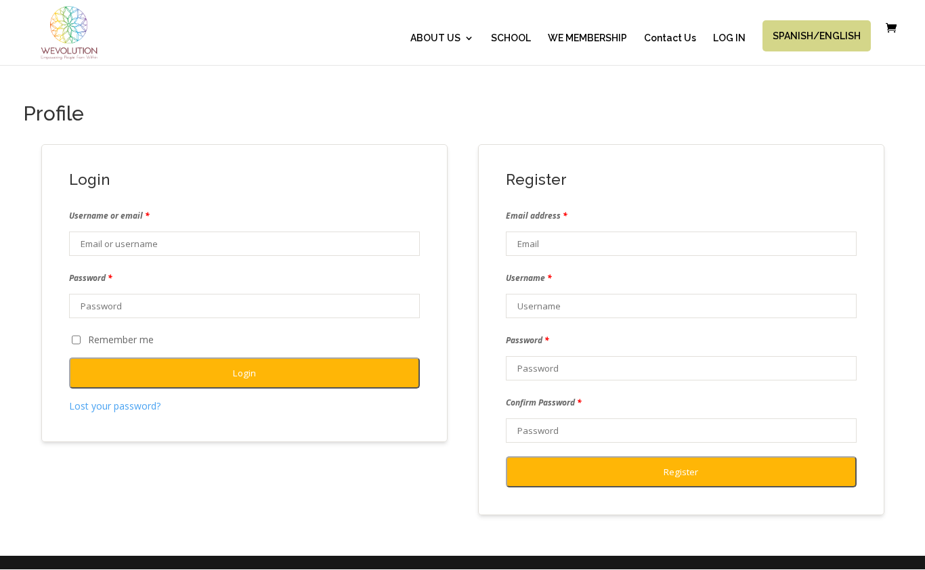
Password (90, 278)
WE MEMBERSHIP (587, 38)
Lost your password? (114, 405)
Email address (536, 215)
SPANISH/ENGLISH (817, 35)
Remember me (121, 339)
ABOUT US (435, 38)
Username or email (109, 215)
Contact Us (670, 38)
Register (681, 472)
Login (244, 373)
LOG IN (729, 38)
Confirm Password (544, 402)
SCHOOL (511, 38)
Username (529, 278)
